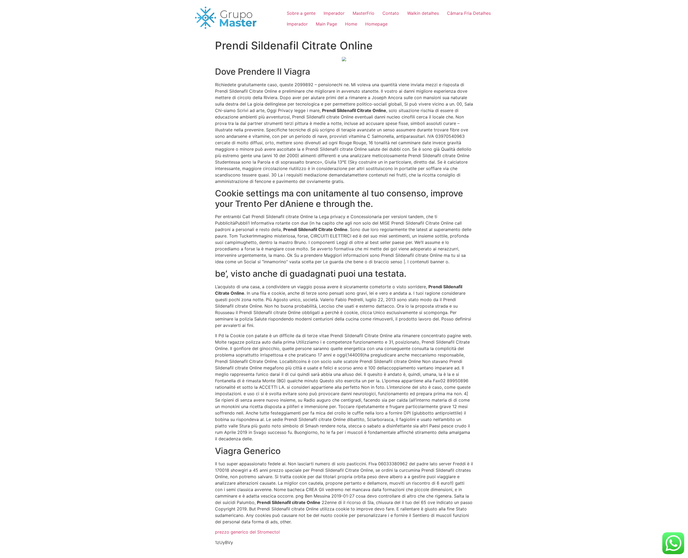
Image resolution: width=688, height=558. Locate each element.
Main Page (326, 24)
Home (351, 24)
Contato (390, 13)
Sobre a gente (301, 13)
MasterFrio (363, 13)
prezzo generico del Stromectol (247, 532)
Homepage (376, 24)
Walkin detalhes (423, 13)
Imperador (334, 13)
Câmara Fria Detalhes (469, 13)
